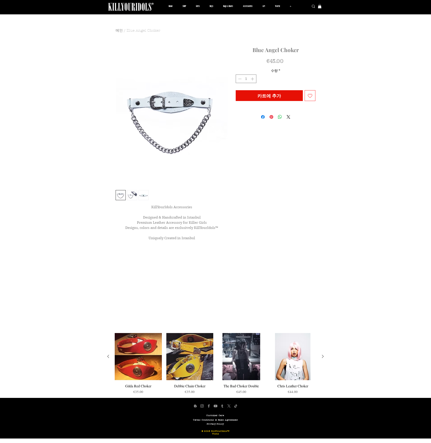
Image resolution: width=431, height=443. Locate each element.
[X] (229, 406)
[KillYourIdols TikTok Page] (235, 406)
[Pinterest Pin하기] (271, 117)
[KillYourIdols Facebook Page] (209, 406)
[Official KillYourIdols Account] (202, 406)
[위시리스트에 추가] (310, 95)
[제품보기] (138, 356)
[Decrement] (239, 79)
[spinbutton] (246, 79)
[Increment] (253, 79)
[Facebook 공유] (263, 117)
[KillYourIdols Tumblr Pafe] (222, 406)
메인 (119, 30)
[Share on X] (288, 117)
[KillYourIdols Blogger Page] (195, 406)
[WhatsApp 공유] (280, 117)
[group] (215, 363)
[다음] (322, 356)
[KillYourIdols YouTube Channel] (215, 406)
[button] (198, 6)
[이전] (108, 356)
